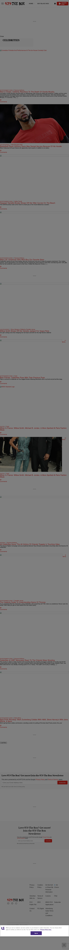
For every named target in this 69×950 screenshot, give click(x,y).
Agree (36, 933)
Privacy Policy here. (45, 929)
